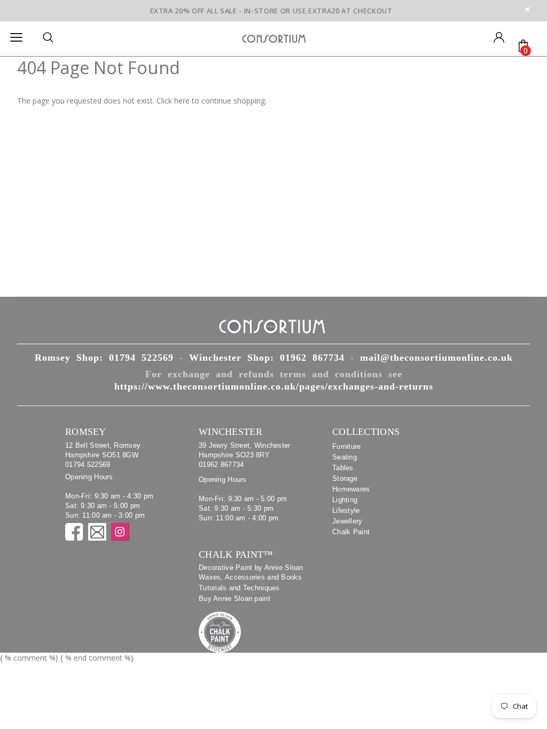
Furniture (346, 446)
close (527, 9)
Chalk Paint (351, 532)
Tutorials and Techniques (239, 588)
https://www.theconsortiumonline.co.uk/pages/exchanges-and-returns (273, 386)
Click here (174, 101)
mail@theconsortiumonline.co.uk (436, 357)
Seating (344, 457)
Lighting (344, 500)
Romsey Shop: (104, 357)
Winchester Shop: (267, 357)
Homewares (351, 489)
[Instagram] (120, 532)
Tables (343, 468)
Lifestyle (346, 510)
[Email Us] (97, 532)
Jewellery (347, 521)
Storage (344, 478)
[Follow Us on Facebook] (74, 532)
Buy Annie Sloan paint (234, 599)
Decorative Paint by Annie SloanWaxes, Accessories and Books (251, 572)
